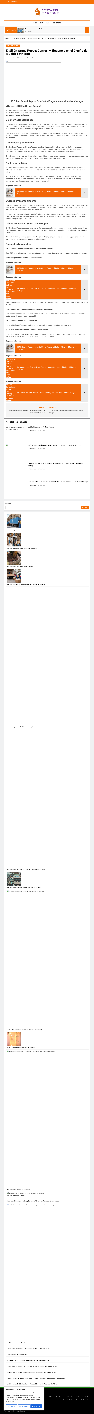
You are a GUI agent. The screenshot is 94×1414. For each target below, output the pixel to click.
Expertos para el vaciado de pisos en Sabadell (21, 1047)
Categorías (44, 23)
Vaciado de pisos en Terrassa (16, 1195)
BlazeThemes (21, 1411)
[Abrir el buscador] (89, 23)
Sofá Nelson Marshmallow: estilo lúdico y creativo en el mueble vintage (54, 445)
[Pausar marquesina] (87, 30)
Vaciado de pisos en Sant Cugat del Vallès (20, 566)
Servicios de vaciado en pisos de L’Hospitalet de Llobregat (24, 1029)
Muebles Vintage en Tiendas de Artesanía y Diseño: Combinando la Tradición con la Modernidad (36, 1378)
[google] (11, 12)
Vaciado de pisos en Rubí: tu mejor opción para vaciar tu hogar (26, 869)
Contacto (57, 23)
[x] (9, 12)
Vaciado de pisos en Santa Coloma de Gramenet (22, 548)
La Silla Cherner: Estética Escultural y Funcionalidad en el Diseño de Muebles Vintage (32, 1384)
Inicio (35, 23)
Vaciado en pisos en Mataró (34, 29)
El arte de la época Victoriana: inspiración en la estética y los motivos (28, 1360)
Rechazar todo (23, 1406)
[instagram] (7, 12)
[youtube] (13, 12)
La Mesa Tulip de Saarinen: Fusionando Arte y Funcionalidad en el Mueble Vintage (58, 482)
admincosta (11, 58)
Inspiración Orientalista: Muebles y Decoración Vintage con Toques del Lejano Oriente (33, 1201)
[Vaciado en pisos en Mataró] (20, 31)
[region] (24, 1398)
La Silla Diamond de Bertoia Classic (41, 427)
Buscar (8, 504)
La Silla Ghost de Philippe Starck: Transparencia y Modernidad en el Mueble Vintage (32, 1366)
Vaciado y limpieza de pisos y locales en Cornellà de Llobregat (26, 584)
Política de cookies (68, 1400)
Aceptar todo (36, 1406)
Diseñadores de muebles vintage (17, 1354)
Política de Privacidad (83, 1400)
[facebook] (5, 12)
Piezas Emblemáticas (13, 46)
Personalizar (11, 1406)
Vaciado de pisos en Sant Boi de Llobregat (20, 727)
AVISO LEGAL (53, 1397)
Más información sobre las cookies (78, 1397)
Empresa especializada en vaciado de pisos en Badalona (24, 887)
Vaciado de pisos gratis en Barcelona (18, 1189)
